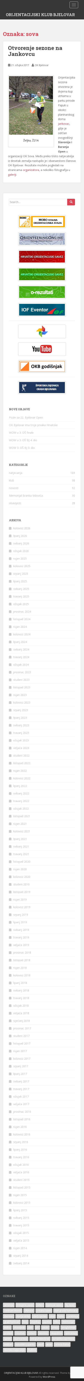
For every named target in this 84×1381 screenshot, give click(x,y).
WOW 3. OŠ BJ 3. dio (22, 448)
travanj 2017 (21, 1089)
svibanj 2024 (21, 649)
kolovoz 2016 (21, 1134)
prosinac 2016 (22, 1111)
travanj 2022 (21, 801)
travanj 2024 (21, 657)
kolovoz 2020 (21, 877)
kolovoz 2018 (21, 975)
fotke (61, 1316)
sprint (7, 1338)
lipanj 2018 (20, 983)
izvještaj (35, 1321)
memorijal (68, 1321)
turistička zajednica (63, 1338)
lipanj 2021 (20, 839)
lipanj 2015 (20, 1210)
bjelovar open (54, 1305)
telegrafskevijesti (40, 1338)
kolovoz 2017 (21, 1058)
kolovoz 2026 (21, 528)
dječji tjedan (39, 1316)
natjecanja (15, 473)
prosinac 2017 (22, 1028)
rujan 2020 (20, 869)
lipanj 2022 (20, 786)
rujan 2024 (20, 627)
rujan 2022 (20, 770)
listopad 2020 (21, 861)
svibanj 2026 (21, 543)
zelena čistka (62, 1344)
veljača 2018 (21, 1013)
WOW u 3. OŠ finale (21, 432)
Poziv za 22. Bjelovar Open (26, 417)
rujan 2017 (20, 1051)
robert (31, 1333)
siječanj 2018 (21, 1021)
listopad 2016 (21, 1119)
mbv (56, 1321)
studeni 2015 (21, 1180)
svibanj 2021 (21, 846)
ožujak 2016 (21, 1165)
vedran (8, 1344)
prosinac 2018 (22, 952)
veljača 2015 (21, 1240)
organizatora (31, 170)
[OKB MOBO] (42, 221)
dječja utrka (23, 1316)
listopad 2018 (21, 960)
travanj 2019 (21, 937)
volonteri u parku (25, 1344)
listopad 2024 (21, 619)
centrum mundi (12, 1310)
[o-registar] (42, 274)
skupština (56, 1333)
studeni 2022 (21, 755)
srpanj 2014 (20, 1255)
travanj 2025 (21, 596)
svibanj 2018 (21, 990)
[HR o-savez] (42, 256)
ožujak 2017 (21, 1096)
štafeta (32, 1350)
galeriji (12, 174)
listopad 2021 (21, 816)
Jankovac (63, 124)
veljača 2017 (21, 1104)
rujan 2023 (20, 695)
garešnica (72, 1316)
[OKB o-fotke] (42, 331)
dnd (52, 1316)
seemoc (43, 1333)
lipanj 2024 (20, 642)
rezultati (20, 1333)
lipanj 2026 (20, 536)
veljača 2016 (21, 1172)
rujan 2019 (20, 899)
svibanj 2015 (21, 1218)
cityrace (29, 1310)
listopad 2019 (21, 892)
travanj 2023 (21, 733)
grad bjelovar (11, 1321)
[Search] (71, 202)
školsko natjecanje (14, 1350)
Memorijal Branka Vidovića (26, 495)
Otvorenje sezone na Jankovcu (35, 51)
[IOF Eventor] (42, 310)
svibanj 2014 (21, 1263)
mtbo (7, 1327)
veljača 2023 (21, 748)
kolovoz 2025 (21, 566)
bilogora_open (25, 1305)
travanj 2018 (21, 998)
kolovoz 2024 (21, 634)
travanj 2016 (21, 1157)
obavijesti (15, 503)
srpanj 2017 (20, 1066)
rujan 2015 (20, 1195)
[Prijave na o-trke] (42, 239)
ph (37, 1327)
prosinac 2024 (22, 611)
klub (11, 480)
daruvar (8, 1316)
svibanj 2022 (21, 793)
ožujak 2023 (21, 740)
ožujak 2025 (21, 604)
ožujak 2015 (21, 1233)
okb (30, 1327)
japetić (47, 1321)
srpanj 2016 (20, 1142)
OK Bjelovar (42, 65)
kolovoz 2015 (21, 1202)
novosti (13, 488)
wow (49, 1344)
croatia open (44, 1310)
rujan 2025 (20, 558)
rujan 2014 (20, 1248)
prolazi (8, 1333)
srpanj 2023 (20, 710)
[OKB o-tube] (42, 349)
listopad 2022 (21, 763)
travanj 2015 (21, 1225)
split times (71, 1333)
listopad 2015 (21, 1187)
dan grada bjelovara (66, 1310)
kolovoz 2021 (21, 831)
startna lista (20, 1338)
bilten (40, 1305)
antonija (8, 1305)
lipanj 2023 (20, 717)
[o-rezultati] (42, 292)
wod (40, 1344)
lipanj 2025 (20, 581)
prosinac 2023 (22, 672)
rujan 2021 (20, 824)
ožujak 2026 (21, 551)
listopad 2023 (21, 687)
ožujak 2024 (21, 664)
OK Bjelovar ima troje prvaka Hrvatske (33, 425)
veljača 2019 (21, 945)
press (55, 1327)
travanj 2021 (21, 854)
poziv (45, 1327)
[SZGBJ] (42, 387)
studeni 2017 (21, 1036)
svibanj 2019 (21, 930)
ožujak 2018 (21, 1005)
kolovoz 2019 (21, 907)
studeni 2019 (21, 884)
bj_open (70, 1305)
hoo (25, 1321)
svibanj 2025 (21, 589)
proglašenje (68, 1327)
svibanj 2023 (21, 725)
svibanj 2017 (21, 1081)
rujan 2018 (20, 967)
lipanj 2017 (20, 1074)
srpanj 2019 (20, 914)
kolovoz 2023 (21, 702)
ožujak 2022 (21, 808)
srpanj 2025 (20, 573)
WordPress (49, 1376)
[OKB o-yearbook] (42, 366)
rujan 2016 (20, 1127)
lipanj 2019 (20, 922)
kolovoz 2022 (21, 778)
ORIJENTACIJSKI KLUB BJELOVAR (40, 14)
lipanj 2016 (20, 1149)
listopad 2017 (21, 1043)
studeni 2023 (21, 680)
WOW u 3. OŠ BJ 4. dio (23, 440)
